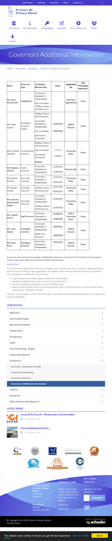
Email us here (13, 264)
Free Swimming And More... (35, 428)
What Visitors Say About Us (24, 401)
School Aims (16, 330)
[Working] (33, 463)
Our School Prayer (19, 318)
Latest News (15, 408)
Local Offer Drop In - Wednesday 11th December (47, 414)
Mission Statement (20, 324)
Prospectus (16, 336)
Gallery (14, 389)
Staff (12, 342)
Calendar (41, 2)
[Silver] (35, 451)
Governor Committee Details (26, 366)
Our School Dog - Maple (22, 348)
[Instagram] (87, 508)
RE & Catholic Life (78, 28)
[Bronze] (94, 451)
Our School (14, 28)
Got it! (100, 535)
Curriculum (61, 28)
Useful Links (63, 509)
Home (9, 68)
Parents (93, 28)
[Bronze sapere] (57, 463)
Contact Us (78, 2)
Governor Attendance (22, 372)
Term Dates (27, 2)
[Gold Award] (17, 451)
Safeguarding (47, 28)
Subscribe (97, 497)
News (65, 2)
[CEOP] (80, 463)
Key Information (30, 28)
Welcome (15, 312)
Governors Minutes (21, 378)
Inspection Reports (20, 354)
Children (12, 41)
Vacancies (54, 2)
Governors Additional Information (28, 383)
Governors (33, 68)
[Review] (73, 451)
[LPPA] (52, 451)
